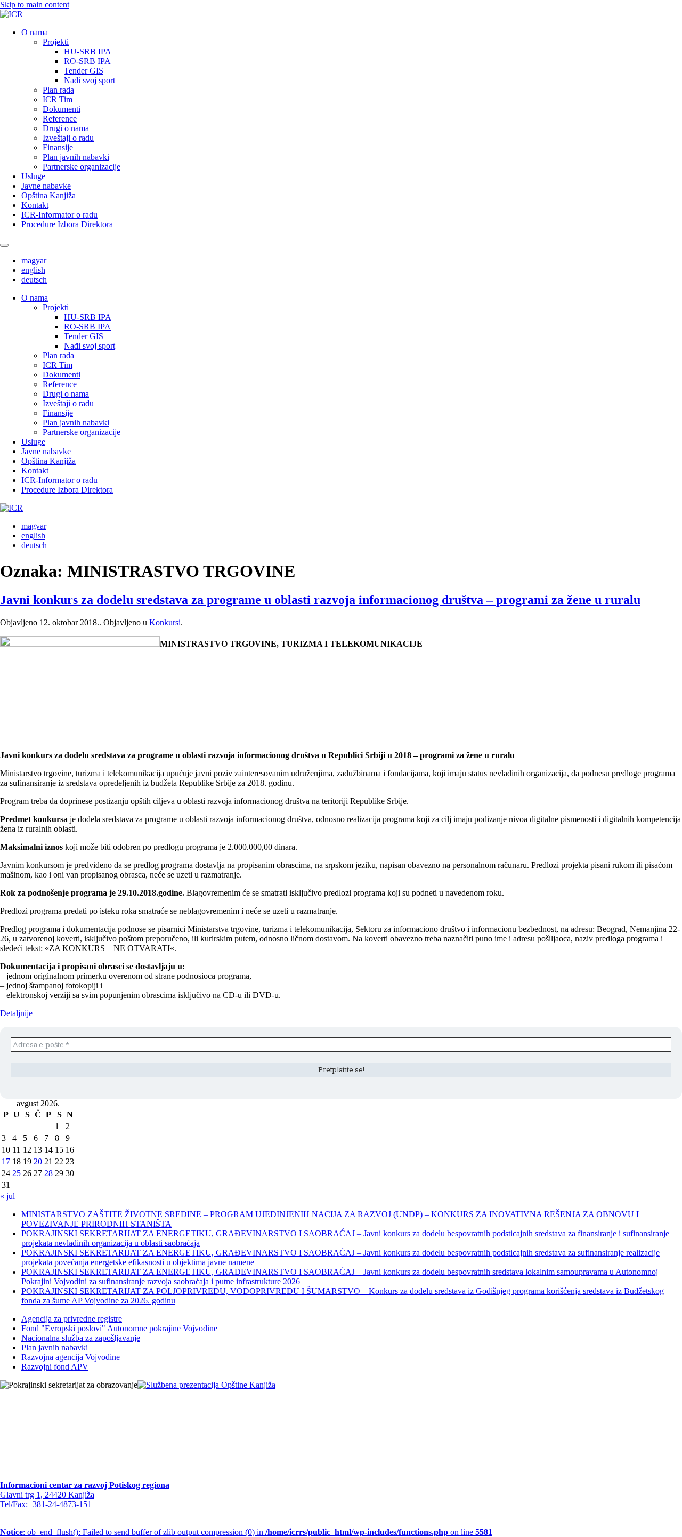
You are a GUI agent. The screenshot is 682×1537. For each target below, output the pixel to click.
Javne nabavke (46, 185)
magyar (33, 260)
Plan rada (58, 89)
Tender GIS (83, 70)
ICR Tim (57, 99)
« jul (7, 1196)
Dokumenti (61, 109)
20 (38, 1161)
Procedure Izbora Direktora (67, 224)
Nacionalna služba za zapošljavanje (80, 1337)
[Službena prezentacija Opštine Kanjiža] (206, 1384)
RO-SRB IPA (87, 61)
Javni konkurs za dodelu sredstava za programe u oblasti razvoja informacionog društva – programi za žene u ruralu (320, 600)
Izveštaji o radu (68, 137)
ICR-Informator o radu (59, 214)
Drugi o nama (66, 128)
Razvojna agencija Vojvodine (70, 1357)
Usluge (33, 176)
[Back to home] (11, 14)
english (33, 270)
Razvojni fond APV (54, 1366)
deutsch (34, 279)
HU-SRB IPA (87, 51)
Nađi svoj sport (89, 80)
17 (6, 1161)
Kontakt (34, 205)
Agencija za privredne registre (71, 1318)
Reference (60, 118)
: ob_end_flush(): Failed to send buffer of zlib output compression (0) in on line (246, 1531)
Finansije (58, 147)
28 (48, 1173)
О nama (34, 32)
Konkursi (165, 622)
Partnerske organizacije (81, 166)
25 (16, 1173)
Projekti (56, 41)
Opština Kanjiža (48, 195)
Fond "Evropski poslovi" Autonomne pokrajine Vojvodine (119, 1328)
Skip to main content (34, 4)
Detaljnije (16, 1013)
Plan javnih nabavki (76, 157)
